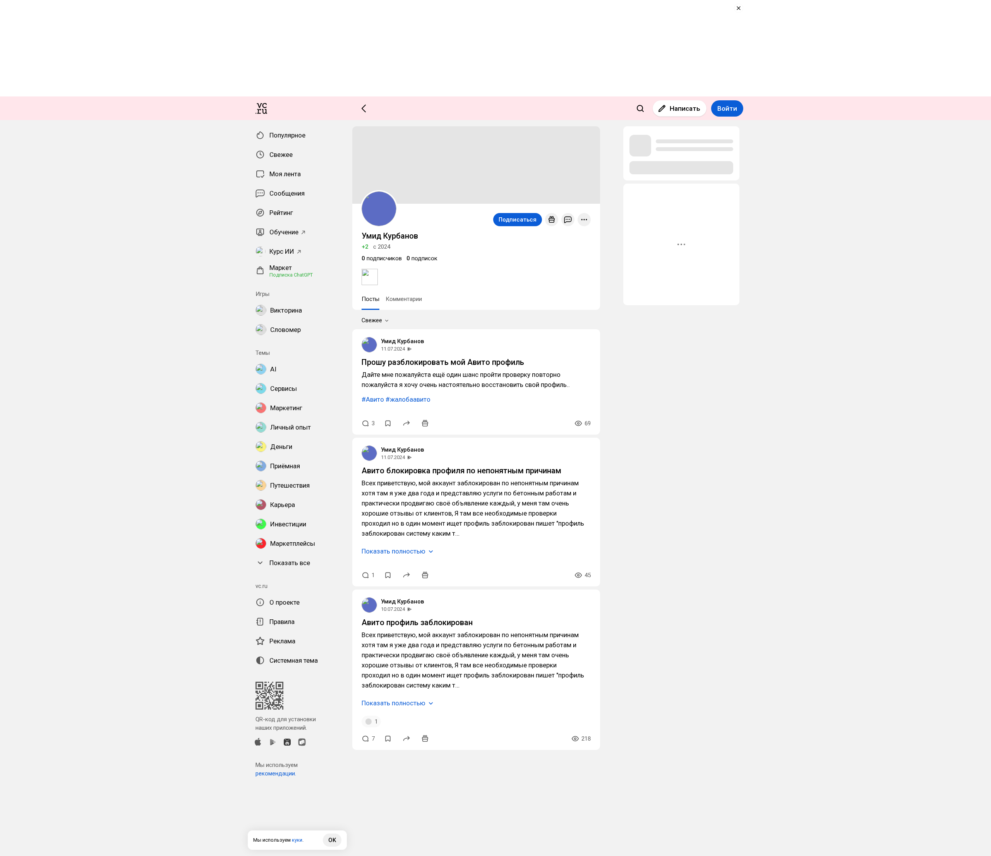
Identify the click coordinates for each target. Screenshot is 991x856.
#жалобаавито (408, 399)
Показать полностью (393, 551)
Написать (685, 108)
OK (332, 840)
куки (297, 840)
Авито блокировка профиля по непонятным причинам (461, 470)
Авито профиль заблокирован (417, 622)
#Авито (373, 399)
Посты (370, 299)
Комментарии (404, 299)
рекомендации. (275, 773)
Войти (727, 108)
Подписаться (518, 219)
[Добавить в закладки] (387, 423)
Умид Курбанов (402, 341)
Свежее (372, 320)
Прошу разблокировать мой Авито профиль (443, 362)
